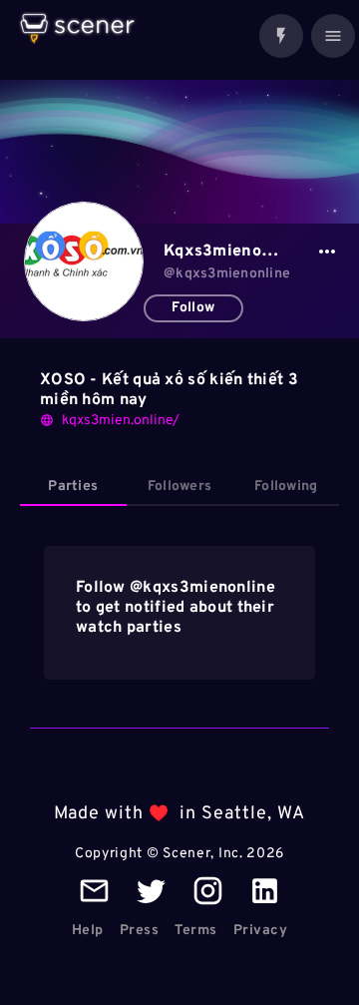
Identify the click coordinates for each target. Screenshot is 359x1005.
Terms (196, 930)
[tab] (73, 487)
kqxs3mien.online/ (121, 420)
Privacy (260, 930)
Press (140, 930)
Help (88, 930)
